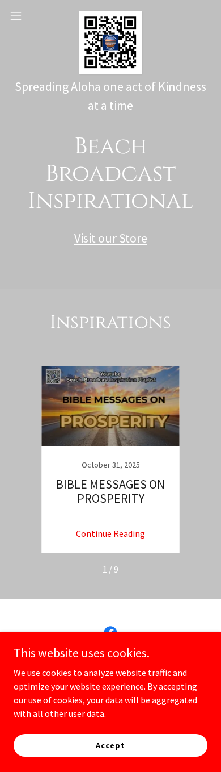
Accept (110, 745)
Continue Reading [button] (110, 533)
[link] (110, 15)
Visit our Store (110, 238)
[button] (20, 16)
